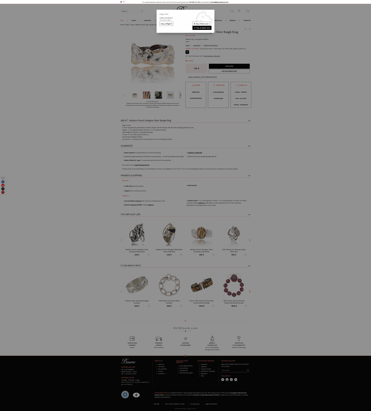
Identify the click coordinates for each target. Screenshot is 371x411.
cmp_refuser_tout (201, 24)
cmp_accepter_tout (203, 28)
